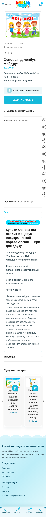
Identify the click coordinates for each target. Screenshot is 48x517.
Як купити (6, 468)
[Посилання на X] (21, 201)
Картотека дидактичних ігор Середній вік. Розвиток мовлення (12, 400)
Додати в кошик (23, 100)
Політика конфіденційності (13, 495)
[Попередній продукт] (5, 53)
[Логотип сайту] (23, 4)
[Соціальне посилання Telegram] (31, 201)
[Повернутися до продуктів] (8, 53)
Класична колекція (13, 47)
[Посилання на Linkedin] (28, 201)
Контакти (5, 491)
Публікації (6, 476)
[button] (15, 388)
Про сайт (5, 487)
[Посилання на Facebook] (18, 201)
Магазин (19, 43)
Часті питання (8, 472)
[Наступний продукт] (11, 53)
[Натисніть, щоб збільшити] (9, 34)
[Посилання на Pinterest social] (25, 201)
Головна (8, 43)
